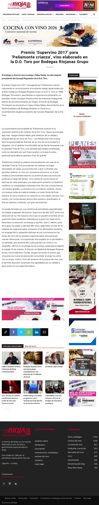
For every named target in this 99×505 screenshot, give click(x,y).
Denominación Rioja (11, 14)
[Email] (44, 332)
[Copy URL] (6, 332)
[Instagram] (10, 483)
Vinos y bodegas (28, 14)
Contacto (38, 460)
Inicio (4, 20)
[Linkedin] (36, 332)
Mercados (60, 14)
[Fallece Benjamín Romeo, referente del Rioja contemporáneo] (11, 357)
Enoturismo (70, 14)
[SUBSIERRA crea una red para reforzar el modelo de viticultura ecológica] (54, 386)
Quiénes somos (41, 441)
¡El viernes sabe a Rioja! (54, 367)
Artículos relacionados (12, 346)
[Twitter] (21, 332)
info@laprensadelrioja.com (13, 477)
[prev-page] (3, 408)
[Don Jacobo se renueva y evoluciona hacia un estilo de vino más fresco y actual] (11, 386)
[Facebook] (13, 332)
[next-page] (7, 408)
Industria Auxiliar (44, 14)
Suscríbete (83, 14)
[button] (94, 14)
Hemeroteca (40, 445)
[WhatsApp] (29, 332)
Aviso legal (39, 464)
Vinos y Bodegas (14, 20)
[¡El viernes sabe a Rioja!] (54, 357)
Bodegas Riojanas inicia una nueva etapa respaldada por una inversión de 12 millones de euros (32, 372)
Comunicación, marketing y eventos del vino (56, 498)
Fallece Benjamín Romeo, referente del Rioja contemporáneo (11, 369)
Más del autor (30, 346)
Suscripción (40, 448)
